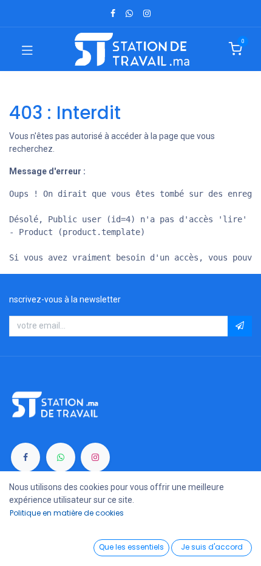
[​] (113, 13)
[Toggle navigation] (27, 49)
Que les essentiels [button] (131, 547)
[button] (240, 326)
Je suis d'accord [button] (212, 547)
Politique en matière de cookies (67, 513)
